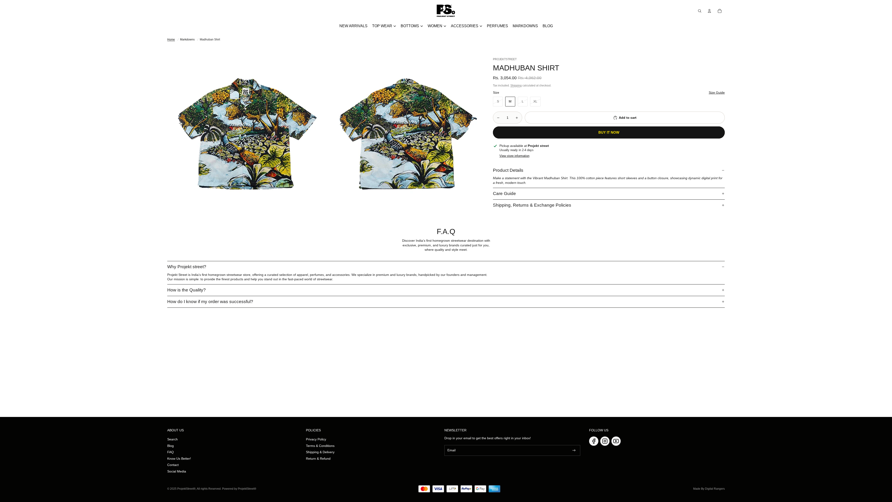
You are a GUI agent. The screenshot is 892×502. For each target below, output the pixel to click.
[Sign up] (574, 450)
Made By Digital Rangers (709, 488)
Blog (170, 446)
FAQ (170, 452)
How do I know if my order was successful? (210, 301)
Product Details (508, 170)
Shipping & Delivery (320, 452)
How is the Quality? (186, 289)
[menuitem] (353, 26)
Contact (173, 465)
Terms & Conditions (320, 446)
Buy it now (608, 132)
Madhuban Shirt (210, 39)
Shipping (516, 85)
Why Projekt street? (186, 266)
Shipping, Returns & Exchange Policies (532, 205)
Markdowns (187, 39)
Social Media (176, 471)
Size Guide (717, 92)
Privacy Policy (316, 439)
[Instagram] (605, 441)
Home (171, 39)
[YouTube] (616, 441)
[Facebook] (593, 441)
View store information (514, 156)
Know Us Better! (179, 458)
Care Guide (504, 193)
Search (172, 439)
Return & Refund (318, 458)
